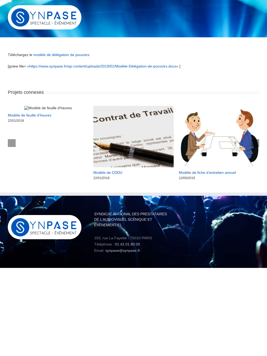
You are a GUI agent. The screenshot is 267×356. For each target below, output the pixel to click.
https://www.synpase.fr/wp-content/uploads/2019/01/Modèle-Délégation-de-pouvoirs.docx (102, 66)
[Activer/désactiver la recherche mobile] (248, 9)
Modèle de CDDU (107, 172)
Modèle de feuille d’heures (29, 115)
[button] (12, 143)
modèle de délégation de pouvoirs (61, 55)
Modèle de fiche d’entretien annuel (207, 172)
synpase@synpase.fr (122, 250)
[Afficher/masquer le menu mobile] (257, 9)
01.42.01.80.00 (127, 244)
